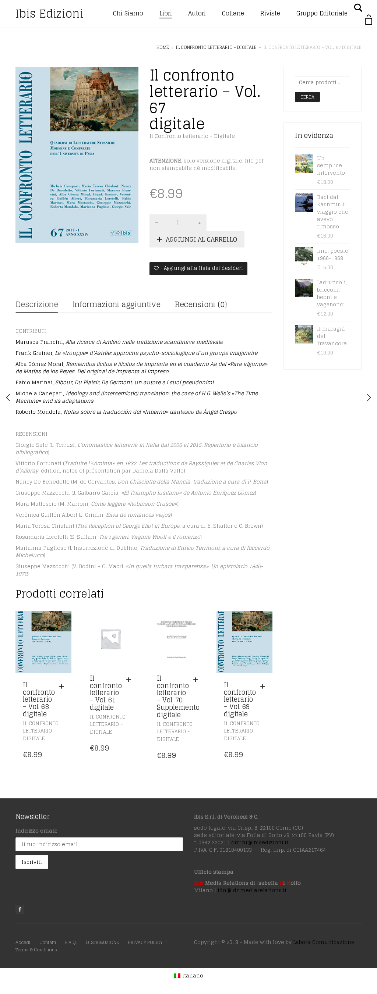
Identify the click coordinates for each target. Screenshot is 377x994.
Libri (165, 13)
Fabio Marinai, (114, 382)
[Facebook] (19, 909)
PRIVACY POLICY (145, 942)
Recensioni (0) (201, 304)
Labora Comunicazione (324, 942)
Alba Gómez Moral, (141, 367)
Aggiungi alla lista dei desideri (202, 268)
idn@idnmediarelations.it (252, 890)
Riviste (270, 13)
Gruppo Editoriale (322, 13)
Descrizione (36, 304)
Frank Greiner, (136, 352)
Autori (197, 13)
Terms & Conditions (36, 950)
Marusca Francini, (119, 341)
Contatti (47, 942)
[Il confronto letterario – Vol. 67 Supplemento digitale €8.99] (369, 397)
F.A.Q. (71, 942)
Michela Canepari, (136, 397)
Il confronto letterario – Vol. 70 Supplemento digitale (178, 696)
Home (162, 47)
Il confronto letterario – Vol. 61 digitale (106, 692)
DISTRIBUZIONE (102, 942)
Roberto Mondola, (126, 411)
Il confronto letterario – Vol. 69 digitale (240, 699)
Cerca (307, 97)
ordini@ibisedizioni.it (259, 842)
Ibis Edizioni (49, 14)
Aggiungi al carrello (201, 239)
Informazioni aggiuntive (117, 304)
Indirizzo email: (36, 830)
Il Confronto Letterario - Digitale (216, 47)
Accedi (22, 942)
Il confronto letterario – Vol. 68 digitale (39, 699)
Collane (233, 13)
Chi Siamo (128, 13)
